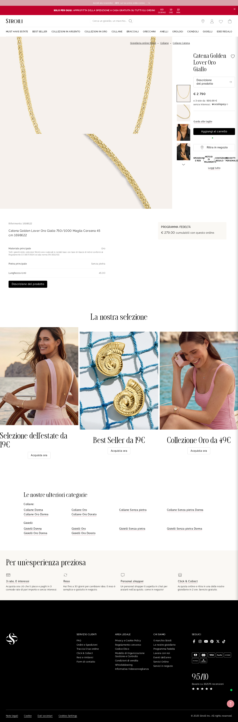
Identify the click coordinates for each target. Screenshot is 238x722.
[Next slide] (183, 164)
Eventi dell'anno (162, 657)
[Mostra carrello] (230, 21)
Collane (164, 43)
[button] (214, 163)
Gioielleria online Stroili (143, 43)
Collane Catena (181, 43)
